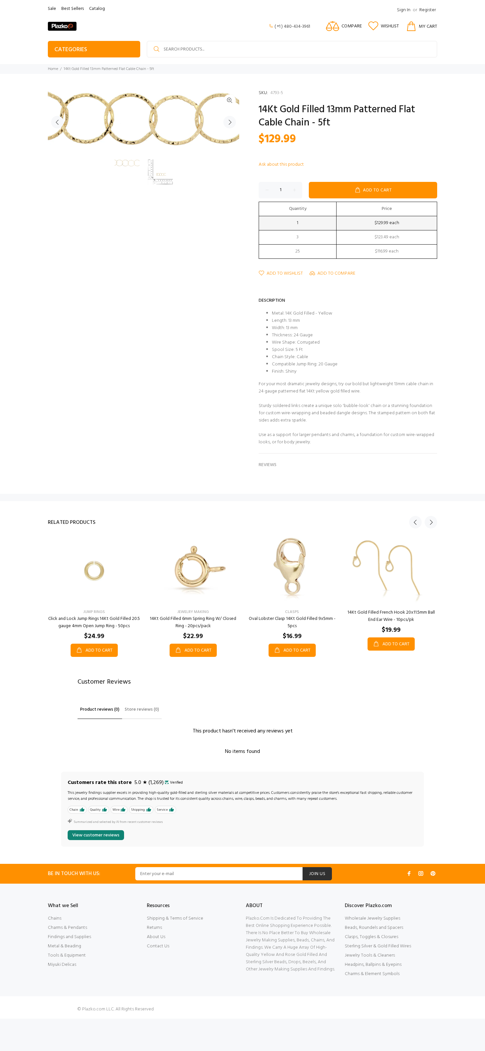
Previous (57, 122)
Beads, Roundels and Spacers (374, 928)
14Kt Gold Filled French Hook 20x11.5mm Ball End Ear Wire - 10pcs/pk (391, 616)
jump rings (94, 612)
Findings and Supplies (69, 937)
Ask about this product (281, 164)
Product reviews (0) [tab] (99, 709)
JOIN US (317, 874)
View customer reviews (95, 835)
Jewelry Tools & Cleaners (370, 955)
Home (53, 69)
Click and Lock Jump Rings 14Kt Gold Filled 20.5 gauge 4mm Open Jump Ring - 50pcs (94, 622)
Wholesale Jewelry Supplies (372, 918)
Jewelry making (193, 612)
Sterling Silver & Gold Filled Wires (378, 946)
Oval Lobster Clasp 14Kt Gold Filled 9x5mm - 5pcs (292, 622)
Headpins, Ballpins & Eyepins (373, 964)
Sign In (403, 10)
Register (427, 10)
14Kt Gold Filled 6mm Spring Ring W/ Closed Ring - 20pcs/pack (193, 622)
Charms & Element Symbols (372, 974)
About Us (156, 937)
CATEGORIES (70, 49)
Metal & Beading (64, 946)
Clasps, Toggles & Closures (371, 937)
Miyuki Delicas (62, 964)
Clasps (292, 612)
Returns (154, 928)
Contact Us (158, 946)
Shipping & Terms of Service (175, 918)
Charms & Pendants (67, 928)
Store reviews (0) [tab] (142, 709)
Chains (54, 918)
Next (229, 122)
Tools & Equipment (67, 955)
